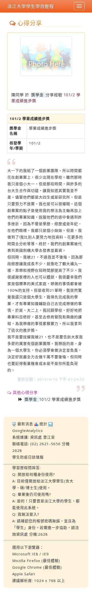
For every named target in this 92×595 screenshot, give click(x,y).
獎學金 (37, 95)
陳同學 (17, 95)
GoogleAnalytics (27, 430)
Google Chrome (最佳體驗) (37, 567)
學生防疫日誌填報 (28, 457)
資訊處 (36, 437)
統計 (43, 423)
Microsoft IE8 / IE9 (30, 553)
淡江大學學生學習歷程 (30, 6)
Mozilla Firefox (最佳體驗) (36, 560)
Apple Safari (23, 573)
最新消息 (25, 423)
